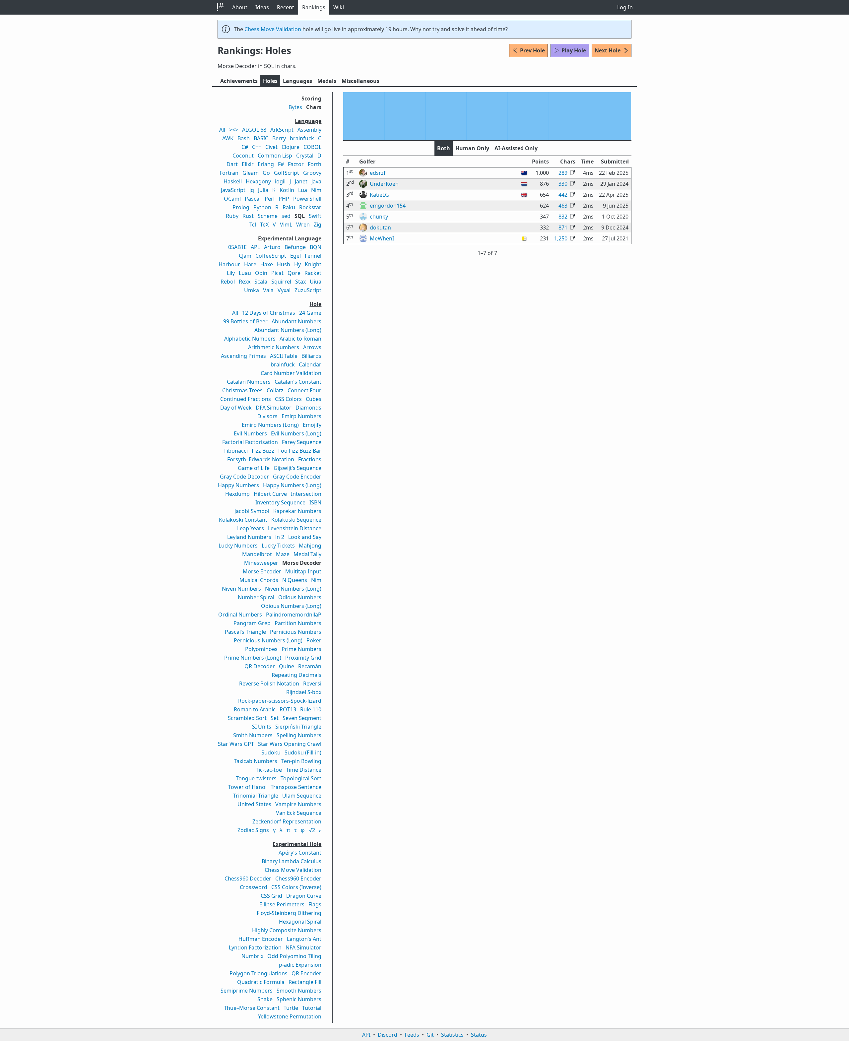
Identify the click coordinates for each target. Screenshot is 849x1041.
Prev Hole (532, 50)
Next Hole (607, 50)
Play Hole (573, 50)
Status (479, 1034)
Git (430, 1034)
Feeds (412, 1034)
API (366, 1034)
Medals (326, 81)
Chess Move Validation (272, 29)
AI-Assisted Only (516, 148)
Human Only (472, 148)
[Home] (220, 7)
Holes (270, 81)
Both (443, 148)
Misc (360, 81)
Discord (387, 1034)
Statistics (452, 1034)
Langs (297, 81)
